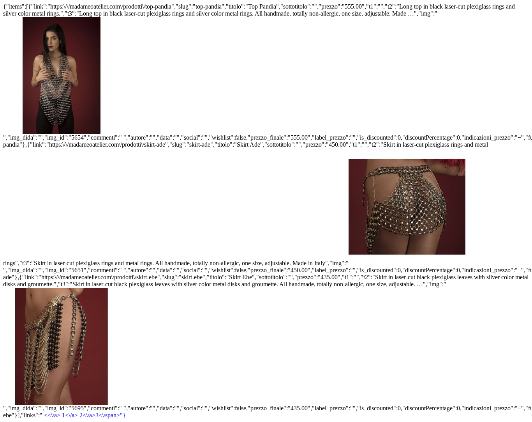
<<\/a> (53, 415)
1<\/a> (70, 415)
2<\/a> (102, 415)
